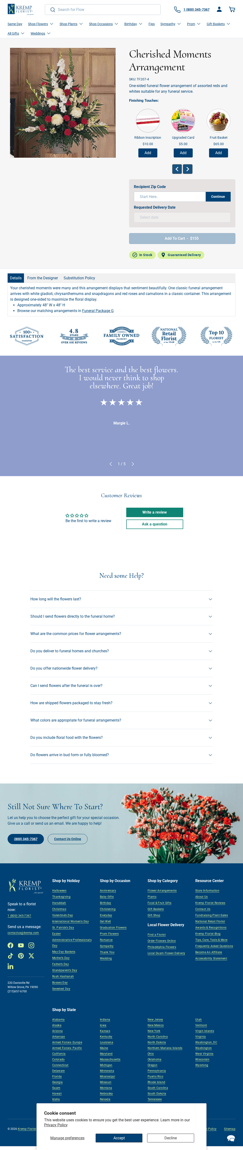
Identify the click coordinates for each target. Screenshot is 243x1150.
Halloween (59, 890)
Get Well (105, 921)
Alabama (58, 1019)
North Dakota (157, 1042)
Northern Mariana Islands (165, 1048)
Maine (104, 1048)
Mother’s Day (61, 958)
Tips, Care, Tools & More (211, 940)
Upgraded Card (183, 137)
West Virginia (204, 1053)
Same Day (15, 24)
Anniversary (108, 890)
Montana (106, 1088)
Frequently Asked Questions (214, 946)
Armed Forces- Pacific (67, 1048)
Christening (108, 909)
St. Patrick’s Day (63, 927)
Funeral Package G (98, 310)
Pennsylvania (157, 1070)
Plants (152, 896)
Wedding (106, 958)
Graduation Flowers (113, 927)
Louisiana (106, 1042)
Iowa (103, 1025)
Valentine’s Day (62, 915)
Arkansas (58, 1036)
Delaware (58, 1070)
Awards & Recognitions (211, 927)
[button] (232, 9)
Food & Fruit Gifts (159, 903)
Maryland (106, 1053)
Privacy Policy (56, 1125)
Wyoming (201, 1065)
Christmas (59, 909)
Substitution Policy (79, 278)
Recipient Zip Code (150, 186)
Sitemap (229, 1129)
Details (16, 278)
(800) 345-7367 (25, 839)
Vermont (201, 1025)
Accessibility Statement (211, 958)
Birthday (105, 903)
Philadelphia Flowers (162, 947)
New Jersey (155, 1019)
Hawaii (57, 1093)
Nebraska (106, 1093)
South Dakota (157, 1093)
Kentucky (106, 1036)
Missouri (106, 1082)
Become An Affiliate (208, 952)
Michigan (106, 1065)
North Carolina (158, 1036)
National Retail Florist (210, 921)
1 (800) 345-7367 (19, 915)
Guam (56, 1088)
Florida (57, 1076)
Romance (106, 940)
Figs (152, 24)
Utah (198, 1019)
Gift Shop (154, 915)
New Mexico (156, 1025)
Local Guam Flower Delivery (166, 953)
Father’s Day (60, 964)
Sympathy (107, 946)
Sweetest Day (61, 988)
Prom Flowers (109, 933)
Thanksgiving (61, 896)
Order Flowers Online (162, 941)
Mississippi (107, 1076)
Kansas (105, 1031)
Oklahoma (155, 1059)
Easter (56, 933)
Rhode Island (156, 1082)
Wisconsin (202, 1059)
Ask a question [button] (154, 524)
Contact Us (202, 909)
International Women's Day (70, 921)
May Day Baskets (63, 951)
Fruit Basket (219, 137)
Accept (119, 1138)
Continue (218, 196)
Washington (203, 1048)
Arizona (57, 1031)
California (59, 1053)
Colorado (58, 1059)
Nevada (105, 1099)
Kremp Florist (27, 1129)
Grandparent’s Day (64, 970)
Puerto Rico (155, 1076)
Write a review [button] (154, 512)
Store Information (207, 890)
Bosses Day (60, 982)
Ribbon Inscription (147, 137)
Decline (170, 1138)
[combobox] (103, 9)
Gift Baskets (156, 909)
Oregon (152, 1065)
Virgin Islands (204, 1031)
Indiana (105, 1019)
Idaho (56, 1099)
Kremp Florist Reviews (210, 903)
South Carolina (158, 1088)
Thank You (107, 952)
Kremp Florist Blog (207, 933)
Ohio (151, 1053)
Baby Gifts (107, 896)
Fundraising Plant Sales (211, 915)
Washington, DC (206, 1042)
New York (154, 1031)
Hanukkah (59, 903)
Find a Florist (157, 934)
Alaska (56, 1025)
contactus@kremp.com (23, 932)
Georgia (57, 1082)
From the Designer (42, 278)
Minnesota (107, 1070)
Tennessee (155, 1099)
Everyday (106, 915)
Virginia (200, 1036)
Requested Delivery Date (155, 207)
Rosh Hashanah (63, 976)
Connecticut (60, 1065)
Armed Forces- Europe (67, 1042)
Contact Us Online (67, 839)
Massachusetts (110, 1059)
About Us (201, 896)
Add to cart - (182, 238)
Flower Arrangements (162, 890)
